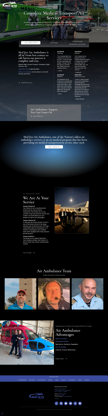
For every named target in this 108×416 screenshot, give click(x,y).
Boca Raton (32, 380)
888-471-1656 (60, 395)
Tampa (56, 380)
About (47, 4)
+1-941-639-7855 (67, 396)
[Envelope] (66, 403)
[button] (29, 4)
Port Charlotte (72, 380)
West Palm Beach (22, 380)
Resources (38, 4)
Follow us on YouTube (24, 72)
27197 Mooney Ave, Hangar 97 (63, 390)
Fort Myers (87, 380)
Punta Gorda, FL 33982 (61, 391)
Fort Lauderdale (41, 380)
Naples (80, 380)
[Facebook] (80, 403)
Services (28, 4)
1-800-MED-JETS (23, 69)
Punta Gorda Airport (60, 389)
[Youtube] (70, 403)
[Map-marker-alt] (61, 403)
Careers (57, 398)
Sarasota (63, 380)
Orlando (50, 380)
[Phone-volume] (56, 403)
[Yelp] (75, 403)
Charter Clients (57, 4)
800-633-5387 (62, 393)
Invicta (70, 409)
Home (21, 4)
